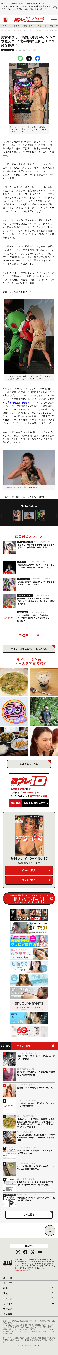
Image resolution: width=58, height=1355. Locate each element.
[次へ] (56, 515)
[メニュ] (54, 19)
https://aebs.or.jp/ (23, 1270)
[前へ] (1, 515)
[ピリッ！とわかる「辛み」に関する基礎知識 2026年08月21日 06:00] (44, 741)
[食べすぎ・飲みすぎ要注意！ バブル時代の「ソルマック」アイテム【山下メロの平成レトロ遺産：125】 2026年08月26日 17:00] (14, 711)
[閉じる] (55, 7)
